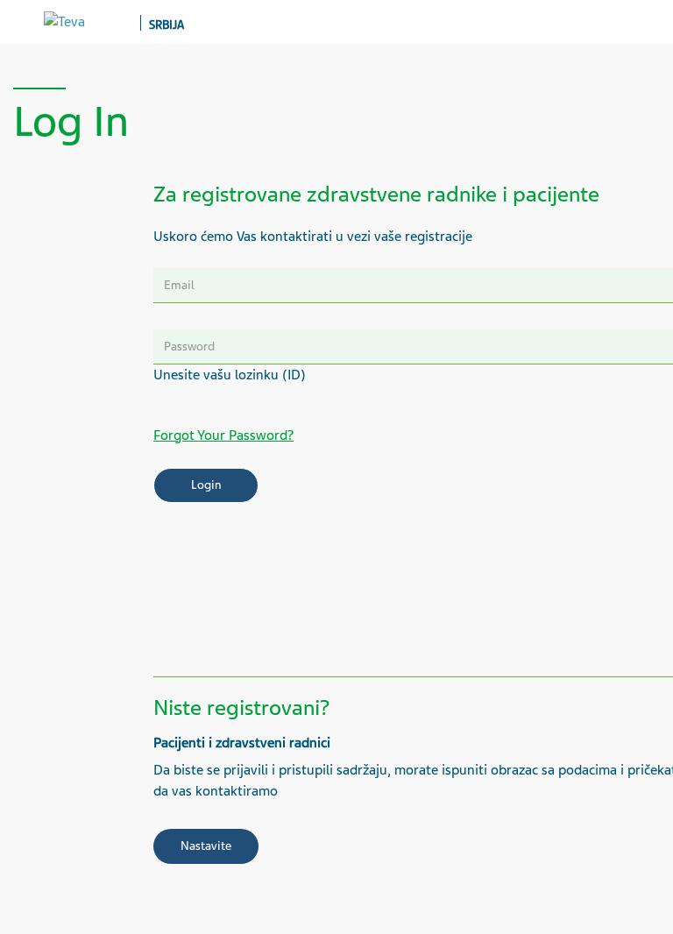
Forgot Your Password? (223, 435)
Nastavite (206, 845)
